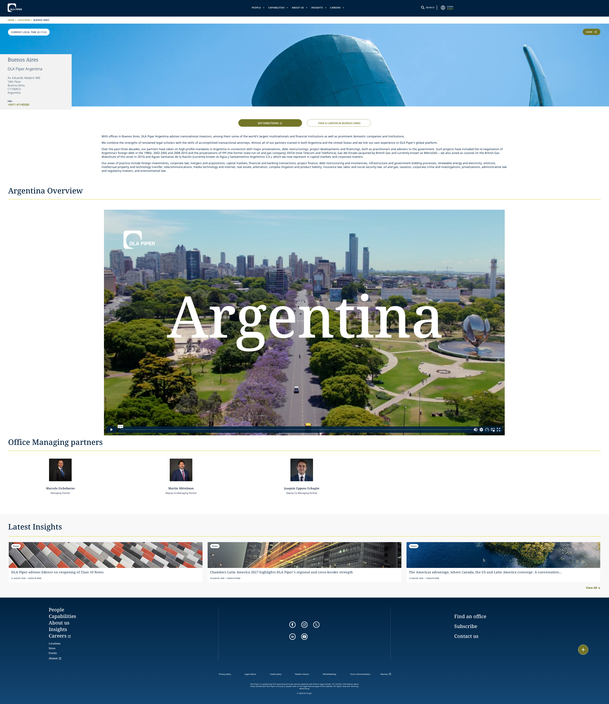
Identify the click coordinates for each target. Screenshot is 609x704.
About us (298, 7)
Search (430, 7)
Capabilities (276, 7)
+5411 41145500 (18, 104)
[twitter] (316, 624)
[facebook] (292, 624)
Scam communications (360, 674)
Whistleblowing (329, 674)
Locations (24, 20)
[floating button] (583, 650)
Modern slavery (302, 674)
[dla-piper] (16, 7)
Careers (335, 7)
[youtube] (304, 636)
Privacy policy (225, 674)
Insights (317, 7)
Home (11, 20)
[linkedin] (292, 636)
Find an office (470, 616)
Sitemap (384, 674)
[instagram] (304, 624)
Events (53, 653)
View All (591, 588)
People (256, 7)
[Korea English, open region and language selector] (442, 7)
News (52, 648)
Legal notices (250, 674)
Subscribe (465, 626)
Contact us (466, 636)
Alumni (53, 658)
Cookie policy (275, 674)
